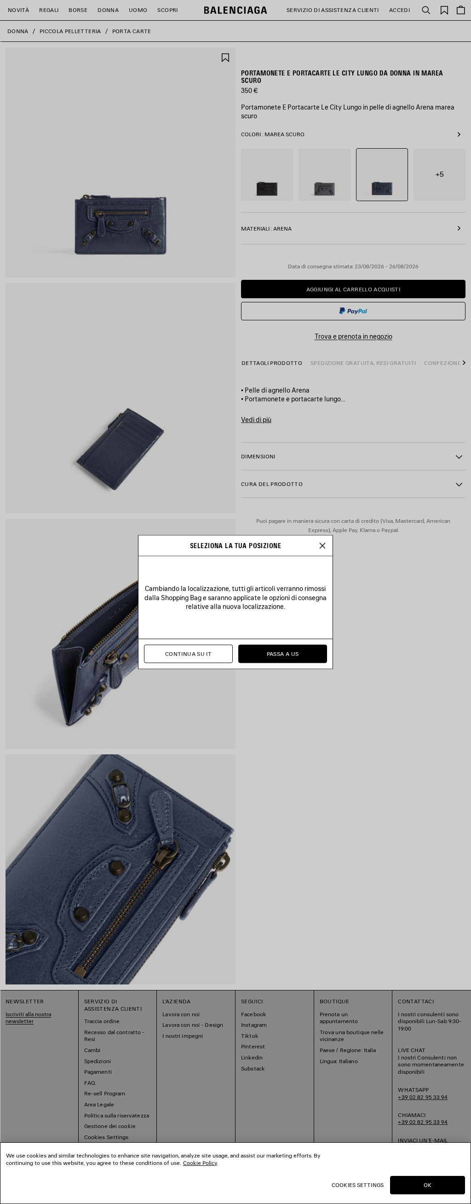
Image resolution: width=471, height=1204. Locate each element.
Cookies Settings (358, 1184)
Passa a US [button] (283, 653)
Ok (427, 1184)
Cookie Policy (200, 1162)
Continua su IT (188, 653)
